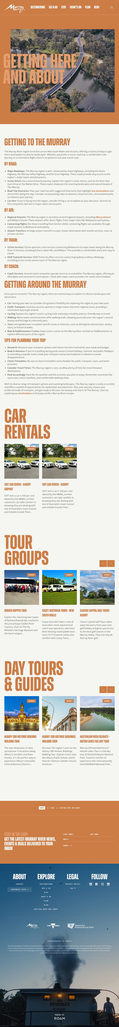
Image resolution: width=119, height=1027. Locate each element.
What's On (75, 7)
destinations (25, 393)
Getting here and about (46, 909)
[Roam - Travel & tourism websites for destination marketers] (59, 1018)
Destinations (38, 7)
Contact (19, 884)
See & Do (53, 7)
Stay (63, 7)
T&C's (73, 888)
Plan (87, 7)
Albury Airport (103, 217)
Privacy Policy (72, 884)
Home (42, 808)
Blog (96, 7)
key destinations (100, 191)
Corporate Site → (19, 889)
